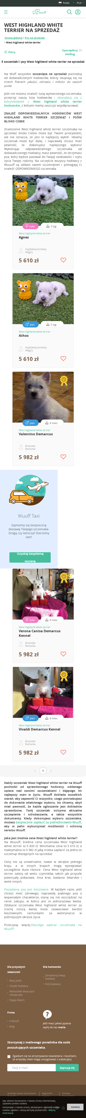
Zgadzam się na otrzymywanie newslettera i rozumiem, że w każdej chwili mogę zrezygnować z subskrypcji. (45, 1057)
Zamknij (75, 1107)
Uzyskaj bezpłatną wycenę (30, 557)
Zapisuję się (67, 1068)
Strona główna (13, 38)
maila (61, 1027)
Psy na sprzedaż (35, 38)
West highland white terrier (34, 233)
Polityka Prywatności (68, 1094)
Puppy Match (16, 1000)
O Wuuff (14, 1021)
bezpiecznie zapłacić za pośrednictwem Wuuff (48, 822)
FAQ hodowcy (53, 984)
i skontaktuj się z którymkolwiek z (43, 101)
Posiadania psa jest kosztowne (26, 889)
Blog (12, 1026)
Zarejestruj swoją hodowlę (55, 977)
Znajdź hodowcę (18, 986)
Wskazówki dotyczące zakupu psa (21, 993)
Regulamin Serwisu (47, 1094)
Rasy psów (15, 980)
